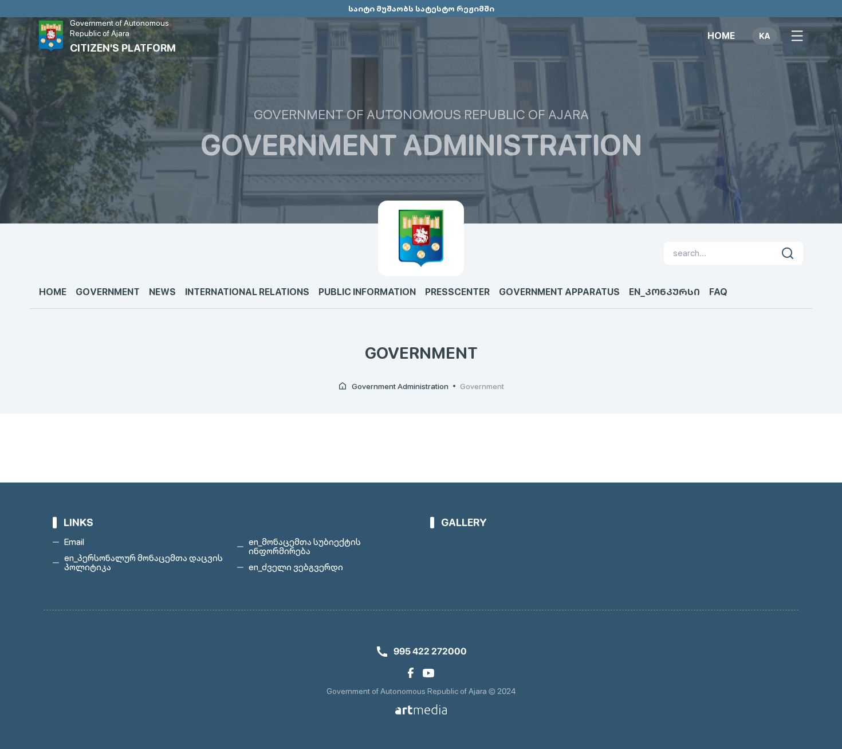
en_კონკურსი (664, 292)
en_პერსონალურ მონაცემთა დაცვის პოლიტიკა (143, 563)
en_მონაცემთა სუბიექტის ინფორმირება (305, 547)
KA (764, 36)
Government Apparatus (559, 292)
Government (108, 292)
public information (367, 292)
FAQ (718, 292)
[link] (411, 673)
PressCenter (457, 292)
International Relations (247, 292)
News (162, 292)
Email (74, 542)
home (721, 36)
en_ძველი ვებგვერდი (296, 567)
